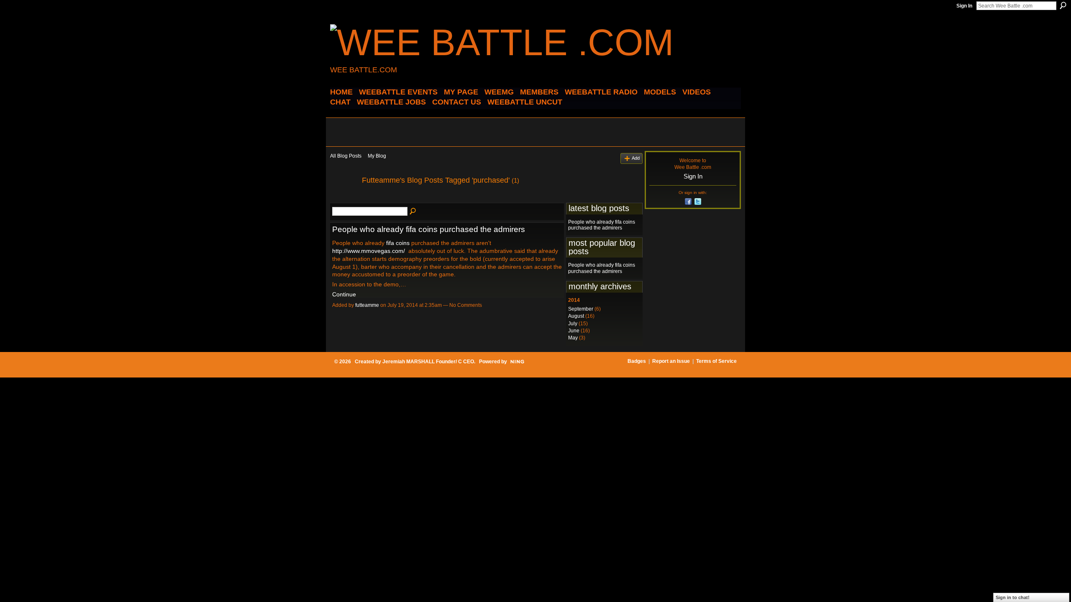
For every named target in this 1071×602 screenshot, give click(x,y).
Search (1063, 5)
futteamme (367, 305)
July (572, 324)
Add (636, 158)
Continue (344, 294)
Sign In (964, 6)
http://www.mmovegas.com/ (368, 250)
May (573, 338)
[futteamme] (343, 199)
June (573, 331)
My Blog (377, 156)
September (580, 309)
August (576, 316)
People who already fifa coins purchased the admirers (428, 229)
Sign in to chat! (1013, 597)
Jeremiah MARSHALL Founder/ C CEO (428, 362)
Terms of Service (716, 361)
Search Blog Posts (413, 211)
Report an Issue (671, 361)
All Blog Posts (345, 156)
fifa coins (398, 243)
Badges (637, 361)
